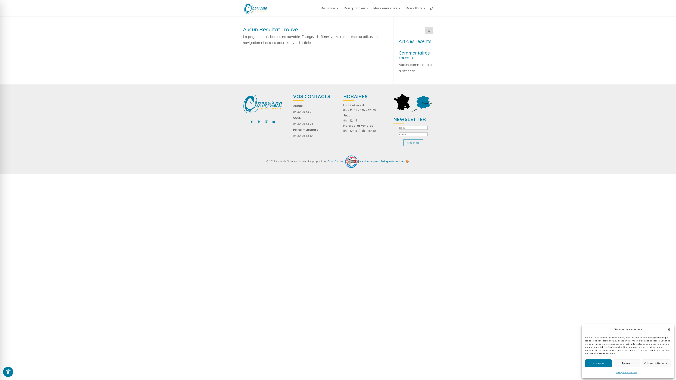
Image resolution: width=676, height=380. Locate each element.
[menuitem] (332, 12)
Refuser (627, 363)
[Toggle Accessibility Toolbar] (8, 371)
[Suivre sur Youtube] (274, 122)
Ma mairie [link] (328, 8)
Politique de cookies (626, 372)
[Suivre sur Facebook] (252, 122)
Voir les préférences (656, 363)
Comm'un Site (335, 161)
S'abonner (413, 142)
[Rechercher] (429, 30)
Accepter (598, 363)
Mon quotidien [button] (354, 8)
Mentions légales (369, 161)
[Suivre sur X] (259, 122)
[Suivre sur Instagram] (266, 122)
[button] (669, 329)
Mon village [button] (414, 8)
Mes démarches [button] (385, 8)
